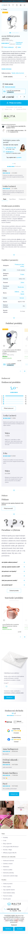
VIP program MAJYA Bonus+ (11, 846)
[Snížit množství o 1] (17, 96)
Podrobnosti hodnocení (19, 43)
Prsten (22, 274)
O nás (4, 840)
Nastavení (14, 925)
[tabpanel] (12, 21)
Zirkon (22, 282)
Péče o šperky (7, 886)
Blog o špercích (7, 843)
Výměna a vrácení (8, 863)
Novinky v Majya (7, 849)
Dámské (22, 298)
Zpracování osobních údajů (10, 876)
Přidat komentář (8, 508)
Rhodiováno (21, 287)
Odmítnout (8, 929)
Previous (21, 371)
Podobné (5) (22, 199)
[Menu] (24, 5)
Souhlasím (20, 929)
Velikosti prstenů (7, 883)
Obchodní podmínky (8, 873)
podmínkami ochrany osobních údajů (14, 693)
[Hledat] (9, 5)
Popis (4, 199)
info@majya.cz (10, 151)
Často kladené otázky (9, 893)
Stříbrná (17, 291)
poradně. (19, 157)
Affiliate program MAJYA (9, 852)
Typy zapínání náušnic (9, 889)
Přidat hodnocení (8, 408)
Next (24, 371)
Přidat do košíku (15, 103)
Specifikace (12, 199)
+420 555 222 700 (11, 148)
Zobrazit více (14, 794)
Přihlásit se (9, 697)
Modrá (22, 294)
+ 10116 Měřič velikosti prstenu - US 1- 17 (16, 131)
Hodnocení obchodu (14, 710)
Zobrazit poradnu (14, 590)
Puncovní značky (7, 896)
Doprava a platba (7, 869)
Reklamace (6, 866)
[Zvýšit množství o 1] (24, 96)
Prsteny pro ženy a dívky (19, 265)
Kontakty (5, 837)
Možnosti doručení (10, 87)
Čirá (23, 291)
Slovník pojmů (7, 899)
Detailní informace (6, 69)
